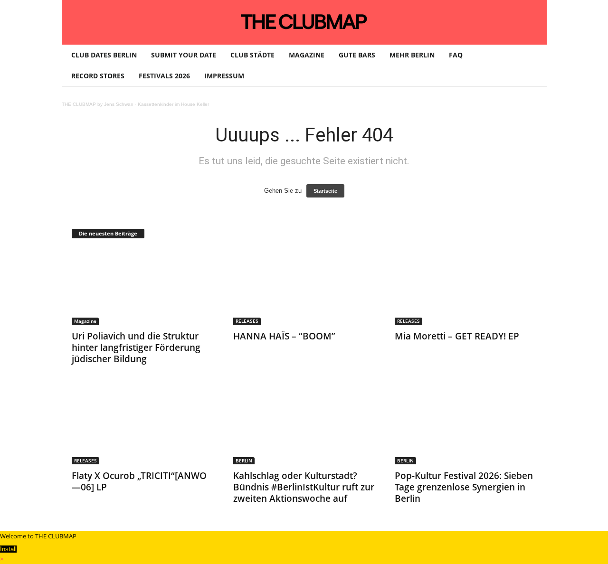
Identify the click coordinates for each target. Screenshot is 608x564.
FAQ (456, 54)
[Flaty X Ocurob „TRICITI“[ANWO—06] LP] (143, 426)
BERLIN (244, 460)
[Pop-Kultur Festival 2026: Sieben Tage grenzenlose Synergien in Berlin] (466, 426)
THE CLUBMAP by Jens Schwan (97, 104)
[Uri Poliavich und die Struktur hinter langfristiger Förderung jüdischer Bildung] (143, 287)
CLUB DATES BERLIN (104, 54)
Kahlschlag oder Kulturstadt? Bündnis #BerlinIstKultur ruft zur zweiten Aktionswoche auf (303, 487)
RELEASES (247, 321)
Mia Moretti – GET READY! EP (457, 336)
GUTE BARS (357, 54)
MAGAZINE (306, 54)
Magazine (85, 321)
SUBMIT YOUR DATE (183, 54)
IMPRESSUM (224, 75)
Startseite (325, 191)
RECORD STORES (97, 75)
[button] (532, 65)
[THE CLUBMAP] (304, 21)
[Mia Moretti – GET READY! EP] (466, 287)
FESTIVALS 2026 (164, 75)
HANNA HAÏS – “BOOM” (284, 336)
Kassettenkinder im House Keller (173, 104)
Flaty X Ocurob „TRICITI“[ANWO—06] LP (139, 481)
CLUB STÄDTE (252, 54)
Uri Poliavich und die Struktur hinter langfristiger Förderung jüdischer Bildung (136, 347)
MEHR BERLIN (412, 54)
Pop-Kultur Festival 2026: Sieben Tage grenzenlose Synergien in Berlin (464, 487)
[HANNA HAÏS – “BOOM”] (304, 287)
